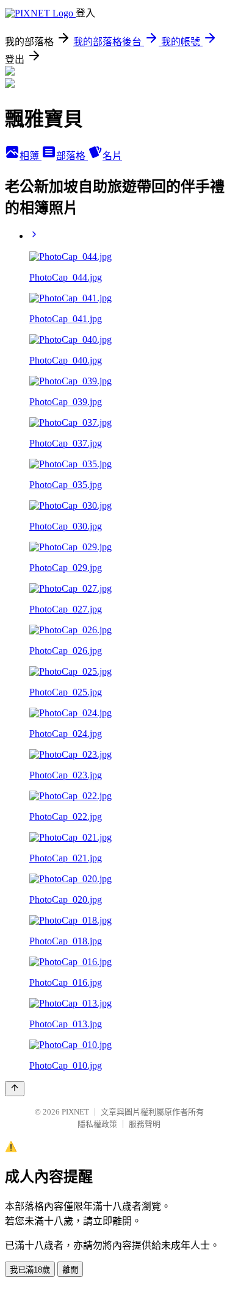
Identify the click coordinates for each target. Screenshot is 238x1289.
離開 (70, 1269)
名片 (112, 156)
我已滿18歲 (30, 1269)
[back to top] (14, 1088)
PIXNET (75, 1111)
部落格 (72, 156)
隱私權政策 (97, 1124)
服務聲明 (144, 1124)
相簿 (30, 156)
